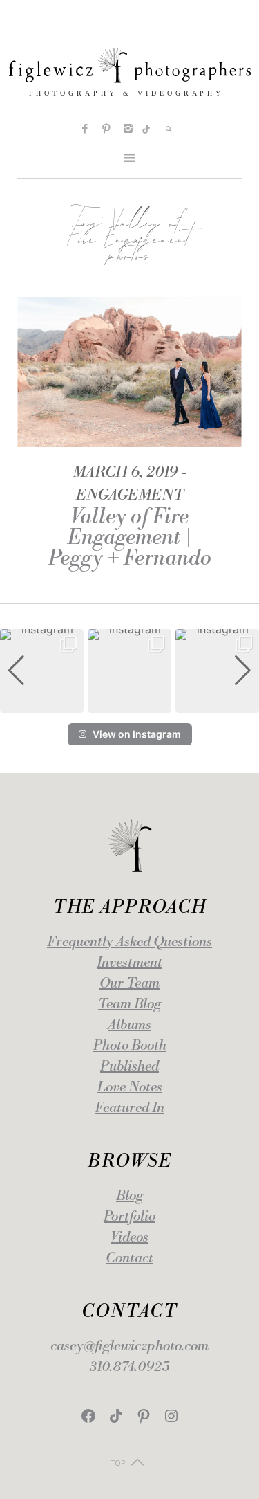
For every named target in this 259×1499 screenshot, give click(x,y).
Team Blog (129, 1004)
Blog (129, 1196)
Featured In (129, 1108)
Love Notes (129, 1087)
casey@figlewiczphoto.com (129, 1346)
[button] (130, 703)
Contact (129, 1258)
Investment (129, 963)
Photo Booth (129, 1046)
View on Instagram (137, 734)
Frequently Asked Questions (129, 942)
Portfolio (129, 1217)
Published (129, 1066)
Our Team (129, 983)
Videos (129, 1237)
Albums (129, 1025)
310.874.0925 (129, 1367)
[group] (42, 671)
